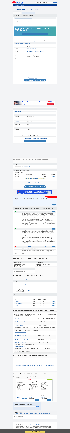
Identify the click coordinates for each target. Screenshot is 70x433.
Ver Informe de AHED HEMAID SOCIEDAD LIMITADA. (35, 431)
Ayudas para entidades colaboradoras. (27, 211)
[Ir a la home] (17, 2)
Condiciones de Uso (27, 424)
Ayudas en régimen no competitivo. (26, 228)
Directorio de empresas (24, 413)
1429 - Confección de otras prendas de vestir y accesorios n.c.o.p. (36, 51)
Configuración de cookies (44, 424)
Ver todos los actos (24, 294)
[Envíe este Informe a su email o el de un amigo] (56, 9)
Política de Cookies (38, 424)
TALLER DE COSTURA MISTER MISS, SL (20, 332)
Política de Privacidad (32, 424)
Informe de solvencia (16, 413)
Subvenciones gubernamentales (31, 413)
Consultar (53, 211)
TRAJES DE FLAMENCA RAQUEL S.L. (20, 346)
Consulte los (35, 178)
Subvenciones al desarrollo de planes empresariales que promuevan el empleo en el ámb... (34, 246)
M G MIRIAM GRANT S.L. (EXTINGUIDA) (20, 342)
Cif (20, 413)
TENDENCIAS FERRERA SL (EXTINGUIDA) (20, 321)
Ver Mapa (36, 19)
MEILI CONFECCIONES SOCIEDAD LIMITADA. (21, 335)
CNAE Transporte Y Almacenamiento (18, 417)
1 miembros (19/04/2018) (27, 166)
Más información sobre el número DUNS (35, 48)
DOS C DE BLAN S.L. (17, 318)
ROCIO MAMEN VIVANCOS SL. (19, 325)
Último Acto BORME (17, 121)
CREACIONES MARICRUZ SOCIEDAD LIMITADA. (21, 339)
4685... (28, 48)
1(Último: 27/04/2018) (28, 284)
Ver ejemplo (18, 397)
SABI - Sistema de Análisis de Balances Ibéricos (44, 413)
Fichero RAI (36, 413)
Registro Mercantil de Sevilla (31, 58)
